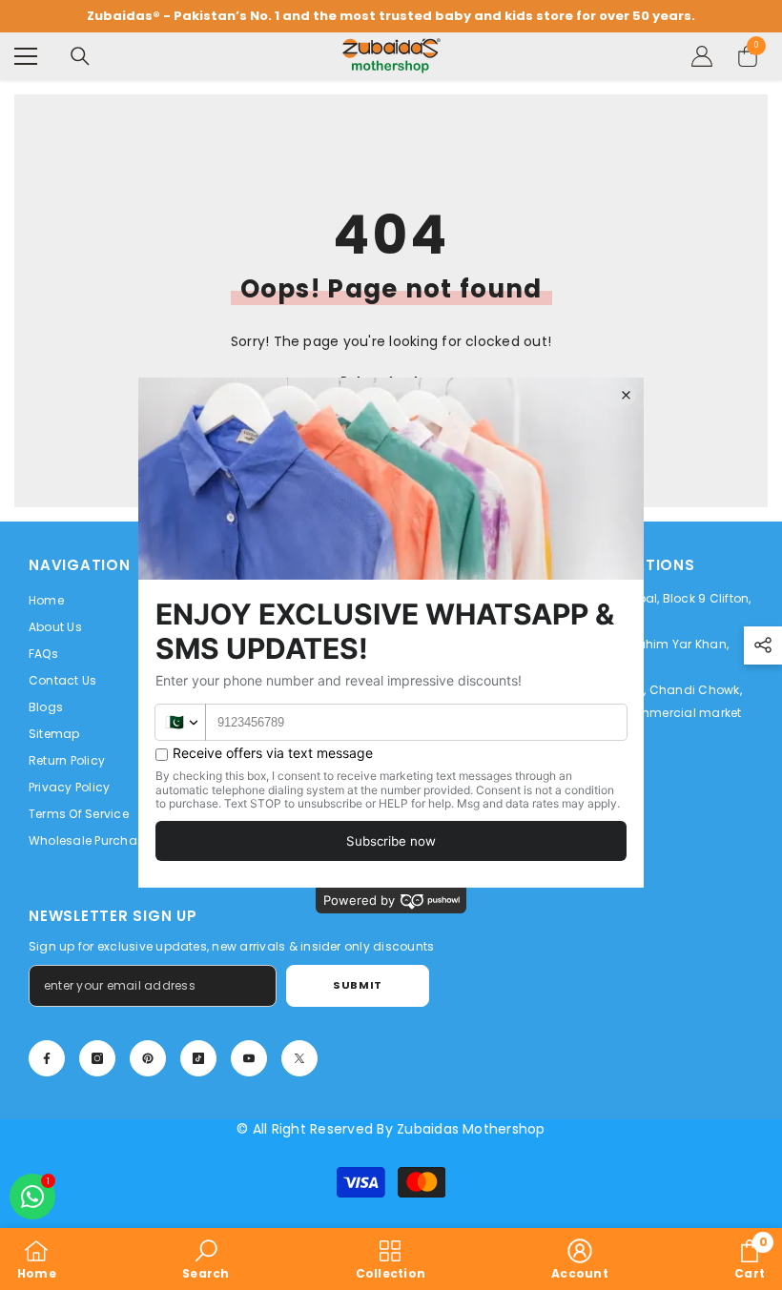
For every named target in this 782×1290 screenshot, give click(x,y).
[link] (205, 1259)
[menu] (25, 56)
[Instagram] (97, 1058)
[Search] (80, 56)
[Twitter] (299, 1058)
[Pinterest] (148, 1058)
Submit (357, 985)
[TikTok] (198, 1058)
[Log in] (701, 56)
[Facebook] (47, 1058)
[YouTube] (249, 1058)
